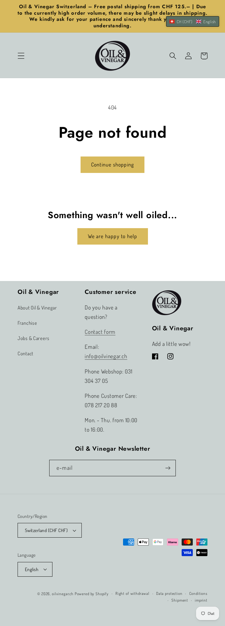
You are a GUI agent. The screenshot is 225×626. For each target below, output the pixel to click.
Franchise (27, 323)
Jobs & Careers (34, 338)
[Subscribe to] (167, 468)
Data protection (169, 593)
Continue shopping (112, 164)
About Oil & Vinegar (37, 307)
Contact (25, 353)
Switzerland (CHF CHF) (46, 530)
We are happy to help (112, 236)
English (31, 569)
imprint (201, 600)
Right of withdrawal (132, 593)
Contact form (100, 331)
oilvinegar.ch (63, 593)
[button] (21, 56)
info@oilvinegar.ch (106, 356)
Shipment (179, 600)
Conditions (198, 593)
